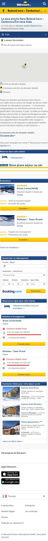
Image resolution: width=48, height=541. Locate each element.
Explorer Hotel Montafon (31, 404)
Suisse (5, 324)
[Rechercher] (44, 3)
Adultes (5, 280)
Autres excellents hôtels (12, 441)
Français (12, 496)
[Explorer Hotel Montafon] (7, 410)
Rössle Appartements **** (31, 422)
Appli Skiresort (8, 467)
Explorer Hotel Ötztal (30, 388)
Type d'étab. (34, 280)
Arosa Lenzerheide (12, 321)
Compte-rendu (23, 344)
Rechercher (35, 291)
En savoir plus (7, 136)
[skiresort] (24, 3)
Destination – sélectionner (12, 271)
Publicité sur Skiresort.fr (12, 523)
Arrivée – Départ (9, 262)
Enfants (15, 280)
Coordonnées (7, 505)
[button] (12, 291)
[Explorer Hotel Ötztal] (7, 394)
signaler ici (4, 146)
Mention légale (8, 511)
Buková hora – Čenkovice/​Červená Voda (27, 10)
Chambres (25, 280)
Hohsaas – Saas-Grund (13, 351)
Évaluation (23, 209)
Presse (4, 517)
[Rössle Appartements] (7, 428)
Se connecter (31, 511)
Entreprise (30, 505)
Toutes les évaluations (9, 247)
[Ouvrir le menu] (3, 3)
